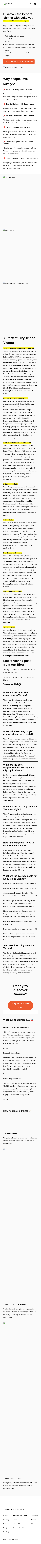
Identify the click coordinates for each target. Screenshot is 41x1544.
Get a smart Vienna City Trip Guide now (19, 61)
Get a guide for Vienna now (20, 1005)
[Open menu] (30, 4)
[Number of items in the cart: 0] (35, 4)
